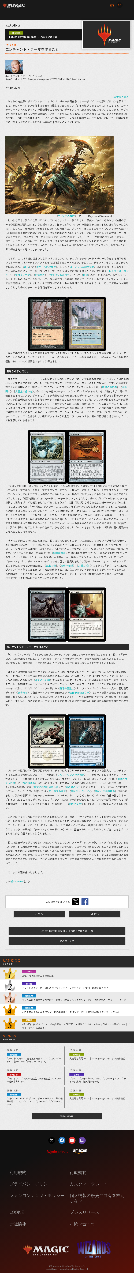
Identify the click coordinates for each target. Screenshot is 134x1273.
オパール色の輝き (46, 266)
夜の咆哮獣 (29, 783)
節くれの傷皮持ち (105, 791)
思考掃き (23, 692)
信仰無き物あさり (79, 692)
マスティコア (22, 275)
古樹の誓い (84, 565)
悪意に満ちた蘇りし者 (46, 787)
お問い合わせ (82, 1223)
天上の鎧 (51, 565)
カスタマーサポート (89, 1184)
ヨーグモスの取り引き (82, 266)
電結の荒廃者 (109, 387)
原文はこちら (121, 97)
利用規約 (17, 1172)
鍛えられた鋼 (42, 680)
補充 (26, 266)
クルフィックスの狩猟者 (70, 774)
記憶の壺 (40, 275)
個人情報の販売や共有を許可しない (97, 1197)
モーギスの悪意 (57, 791)
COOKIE (16, 1212)
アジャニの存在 (66, 216)
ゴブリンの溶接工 (59, 275)
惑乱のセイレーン (80, 791)
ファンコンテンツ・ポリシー (36, 1195)
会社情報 (17, 1223)
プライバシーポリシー (30, 1184)
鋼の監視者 (59, 553)
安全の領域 (67, 565)
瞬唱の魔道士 (66, 688)
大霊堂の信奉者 (23, 391)
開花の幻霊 (75, 803)
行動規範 (78, 1172)
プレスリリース (84, 1212)
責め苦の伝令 (73, 787)
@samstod (17, 881)
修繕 (85, 275)
